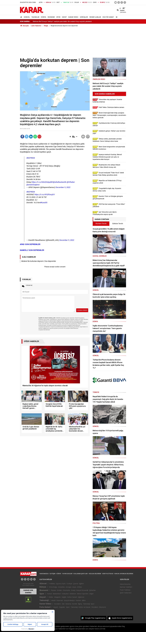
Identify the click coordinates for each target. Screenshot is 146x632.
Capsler (62, 607)
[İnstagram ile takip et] (118, 2)
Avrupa (68, 587)
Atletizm (73, 594)
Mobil (53, 600)
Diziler (51, 597)
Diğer (91, 594)
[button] (70, 137)
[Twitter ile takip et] (125, 2)
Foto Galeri (45, 607)
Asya (74, 587)
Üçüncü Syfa (60, 583)
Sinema (68, 604)
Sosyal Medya (69, 600)
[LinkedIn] (31, 136)
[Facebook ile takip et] (121, 2)
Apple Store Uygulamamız (122, 618)
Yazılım (78, 600)
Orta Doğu (53, 587)
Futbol (49, 594)
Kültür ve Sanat (84, 607)
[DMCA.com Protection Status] (28, 599)
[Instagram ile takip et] (34, 579)
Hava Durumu (125, 584)
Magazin (57, 597)
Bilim (84, 600)
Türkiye (69, 583)
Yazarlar (35, 17)
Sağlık (64, 597)
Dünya (43, 17)
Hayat (64, 17)
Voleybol (65, 594)
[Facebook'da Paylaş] (22, 136)
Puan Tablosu (125, 590)
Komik (74, 604)
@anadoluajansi (33, 184)
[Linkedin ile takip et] (31, 579)
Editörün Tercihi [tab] (117, 224)
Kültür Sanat (108, 17)
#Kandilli (43, 202)
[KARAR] (31, 10)
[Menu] (116, 17)
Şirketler (92, 590)
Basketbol (57, 594)
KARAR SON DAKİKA (28, 591)
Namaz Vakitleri (126, 587)
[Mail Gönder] (39, 136)
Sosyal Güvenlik (82, 590)
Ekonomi (51, 17)
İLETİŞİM (52, 574)
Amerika (61, 587)
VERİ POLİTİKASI (107, 574)
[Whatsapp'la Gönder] (35, 136)
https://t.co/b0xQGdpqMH (42, 182)
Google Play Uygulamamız (95, 618)
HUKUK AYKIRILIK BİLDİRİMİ (123, 574)
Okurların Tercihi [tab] (100, 224)
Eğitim (81, 583)
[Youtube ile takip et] (115, 2)
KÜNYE (58, 574)
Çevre (75, 583)
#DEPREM (30, 158)
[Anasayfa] (21, 17)
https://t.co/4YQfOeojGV (44, 194)
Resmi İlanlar (95, 17)
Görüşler (84, 17)
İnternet (60, 600)
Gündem (57, 604)
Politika (52, 583)
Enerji (73, 590)
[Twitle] (27, 136)
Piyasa (53, 590)
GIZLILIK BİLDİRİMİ (95, 574)
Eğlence (81, 597)
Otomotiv (66, 590)
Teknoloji (44, 600)
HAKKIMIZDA (44, 574)
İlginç (80, 604)
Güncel (27, 17)
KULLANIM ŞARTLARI (80, 574)
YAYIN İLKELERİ (67, 574)
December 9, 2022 (63, 187)
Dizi (63, 604)
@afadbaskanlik (59, 182)
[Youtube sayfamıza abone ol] (28, 579)
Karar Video (73, 17)
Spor (58, 17)
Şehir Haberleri (125, 593)
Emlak (59, 590)
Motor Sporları (82, 594)
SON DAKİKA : (25, 21)
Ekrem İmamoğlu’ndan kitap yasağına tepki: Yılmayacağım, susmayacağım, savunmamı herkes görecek (68, 21)
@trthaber (71, 182)
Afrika (79, 587)
